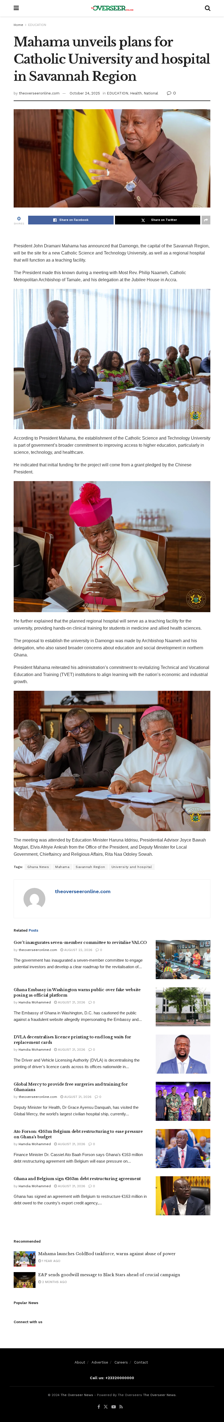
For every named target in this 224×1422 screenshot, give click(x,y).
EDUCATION (37, 25)
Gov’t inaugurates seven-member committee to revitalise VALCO (80, 942)
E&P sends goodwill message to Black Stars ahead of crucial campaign (109, 1274)
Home (18, 25)
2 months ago (54, 1282)
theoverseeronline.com (39, 93)
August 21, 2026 (71, 1002)
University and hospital (131, 867)
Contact (141, 1362)
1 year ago (50, 1261)
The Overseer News (77, 1395)
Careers (121, 1362)
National (151, 93)
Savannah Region (90, 867)
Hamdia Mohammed (35, 1002)
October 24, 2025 (85, 93)
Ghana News (38, 867)
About (80, 1362)
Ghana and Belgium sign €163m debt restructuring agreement (77, 1178)
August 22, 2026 (77, 950)
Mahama (62, 867)
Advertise (100, 1362)
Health (136, 93)
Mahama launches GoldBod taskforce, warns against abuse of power (107, 1253)
